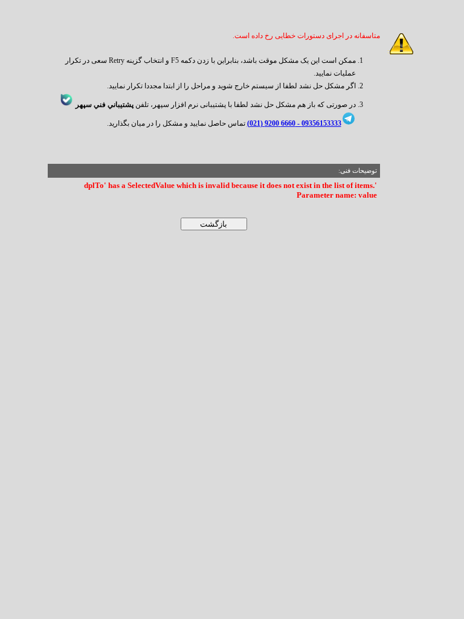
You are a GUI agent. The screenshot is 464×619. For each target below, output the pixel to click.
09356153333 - (318, 123)
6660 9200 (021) (271, 123)
